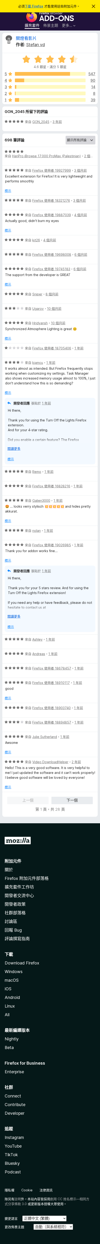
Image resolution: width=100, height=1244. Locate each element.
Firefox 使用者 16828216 (51, 486)
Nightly (12, 1038)
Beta (9, 1047)
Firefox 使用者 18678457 (51, 668)
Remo (36, 472)
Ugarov (38, 309)
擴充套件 (32, 25)
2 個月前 (90, 156)
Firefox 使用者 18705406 (51, 348)
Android (12, 997)
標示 (8, 191)
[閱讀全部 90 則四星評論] (50, 80)
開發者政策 (15, 904)
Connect (13, 1096)
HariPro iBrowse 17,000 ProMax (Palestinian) (46, 156)
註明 (17, 1199)
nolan (36, 531)
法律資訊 (46, 1190)
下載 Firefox (34, 6)
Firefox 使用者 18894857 (51, 722)
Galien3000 (41, 500)
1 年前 (78, 348)
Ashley (37, 639)
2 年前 (76, 762)
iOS (8, 988)
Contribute (15, 1104)
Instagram (14, 1137)
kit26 (36, 240)
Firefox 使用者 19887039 (51, 215)
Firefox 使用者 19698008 (51, 254)
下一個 (72, 800)
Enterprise (14, 1071)
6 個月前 (80, 254)
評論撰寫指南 (17, 938)
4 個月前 (80, 215)
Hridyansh (40, 323)
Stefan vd (35, 44)
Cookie (27, 1190)
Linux (10, 1006)
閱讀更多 (13, 449)
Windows (14, 971)
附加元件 (13, 861)
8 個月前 (52, 294)
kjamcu (37, 363)
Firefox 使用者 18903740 (51, 708)
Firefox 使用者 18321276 (51, 200)
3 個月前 (80, 170)
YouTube (13, 1146)
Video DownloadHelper (50, 762)
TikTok (11, 1154)
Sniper (37, 294)
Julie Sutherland (44, 737)
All (7, 1014)
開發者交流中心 (19, 895)
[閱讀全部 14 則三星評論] (50, 87)
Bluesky (12, 1163)
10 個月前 (54, 309)
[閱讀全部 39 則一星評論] (50, 100)
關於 (9, 869)
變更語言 (11, 1218)
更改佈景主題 (14, 1227)
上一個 (27, 800)
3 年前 (57, 122)
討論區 (11, 921)
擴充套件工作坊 (19, 887)
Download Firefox (22, 962)
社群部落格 (15, 912)
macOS (12, 980)
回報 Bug (13, 930)
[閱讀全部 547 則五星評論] (50, 74)
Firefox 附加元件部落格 (27, 878)
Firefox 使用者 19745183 (51, 269)
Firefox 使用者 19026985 (51, 545)
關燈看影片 (26, 38)
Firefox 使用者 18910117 (51, 683)
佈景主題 (50, 25)
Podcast (13, 1171)
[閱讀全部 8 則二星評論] (50, 93)
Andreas (38, 654)
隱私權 (9, 1190)
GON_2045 (40, 122)
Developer (14, 1113)
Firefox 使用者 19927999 (51, 170)
